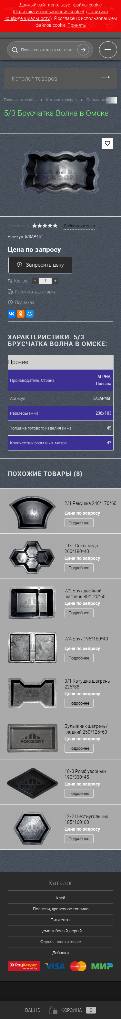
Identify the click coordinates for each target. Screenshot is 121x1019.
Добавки (60, 952)
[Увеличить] (60, 172)
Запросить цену (45, 265)
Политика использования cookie (48, 11)
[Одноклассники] (21, 314)
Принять (76, 25)
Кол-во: (21, 280)
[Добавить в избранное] (107, 143)
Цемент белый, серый (61, 930)
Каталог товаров (34, 78)
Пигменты (60, 919)
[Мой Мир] (30, 314)
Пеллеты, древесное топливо (60, 908)
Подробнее (78, 522)
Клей (60, 897)
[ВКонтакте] (11, 314)
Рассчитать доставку (35, 291)
